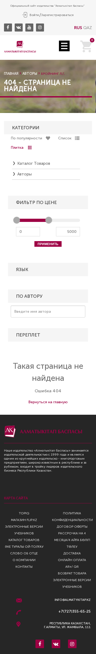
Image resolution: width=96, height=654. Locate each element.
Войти (34, 15)
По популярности (26, 138)
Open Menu (64, 46)
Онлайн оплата (72, 560)
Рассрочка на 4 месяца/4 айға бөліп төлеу (72, 540)
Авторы (29, 74)
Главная (11, 74)
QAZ (87, 27)
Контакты (24, 567)
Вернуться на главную (48, 402)
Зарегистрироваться (57, 15)
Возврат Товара (72, 573)
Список (64, 138)
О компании (24, 560)
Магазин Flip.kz (24, 520)
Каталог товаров (33, 163)
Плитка (17, 147)
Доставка (72, 553)
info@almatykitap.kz (73, 600)
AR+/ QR (72, 567)
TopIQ (24, 513)
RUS (78, 27)
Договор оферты (72, 526)
